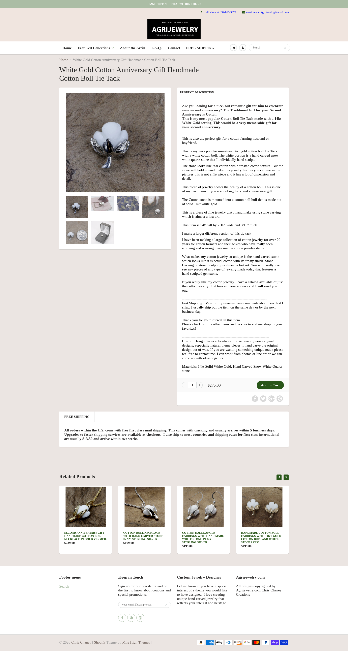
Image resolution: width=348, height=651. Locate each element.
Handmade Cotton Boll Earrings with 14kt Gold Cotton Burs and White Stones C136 (204, 537)
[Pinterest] (131, 618)
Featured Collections (94, 48)
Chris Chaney (81, 642)
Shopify (100, 642)
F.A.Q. (156, 48)
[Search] (285, 48)
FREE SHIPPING (200, 48)
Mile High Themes (136, 642)
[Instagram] (140, 618)
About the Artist (132, 48)
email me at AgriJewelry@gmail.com (267, 12)
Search (64, 586)
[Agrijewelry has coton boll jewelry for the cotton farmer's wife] (115, 142)
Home (67, 48)
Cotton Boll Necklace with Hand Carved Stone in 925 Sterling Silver (87, 536)
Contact (174, 48)
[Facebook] (122, 618)
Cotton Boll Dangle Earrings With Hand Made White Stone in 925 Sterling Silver (146, 537)
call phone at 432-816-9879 (220, 12)
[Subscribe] (166, 605)
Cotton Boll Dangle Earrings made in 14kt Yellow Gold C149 (261, 536)
